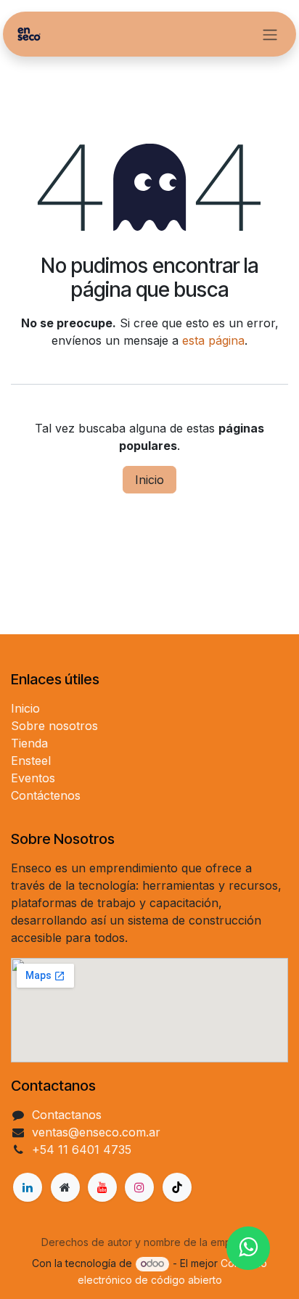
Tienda (29, 743)
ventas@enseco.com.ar (96, 1132)
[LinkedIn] (27, 1187)
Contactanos (67, 1114)
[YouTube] (102, 1187)
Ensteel (31, 760)
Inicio (149, 479)
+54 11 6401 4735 (81, 1149)
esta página (213, 340)
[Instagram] (139, 1187)
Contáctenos (46, 795)
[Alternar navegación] (269, 34)
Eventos (33, 778)
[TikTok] (177, 1187)
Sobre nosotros (54, 725)
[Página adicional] (65, 1187)
